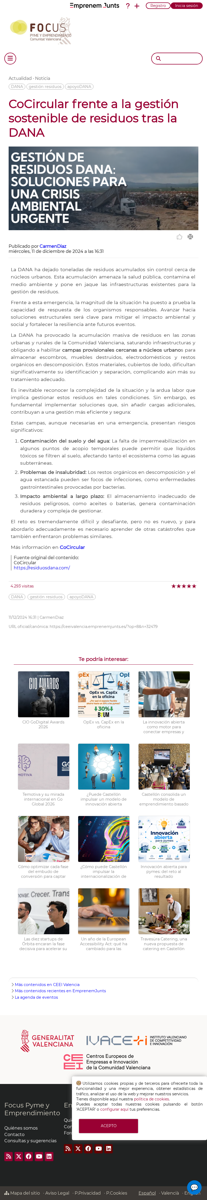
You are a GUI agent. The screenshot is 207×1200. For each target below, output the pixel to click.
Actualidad (20, 78)
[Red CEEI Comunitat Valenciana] (107, 1068)
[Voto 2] (179, 586)
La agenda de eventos (36, 997)
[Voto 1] (174, 586)
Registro (158, 6)
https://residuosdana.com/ (42, 567)
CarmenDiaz (53, 246)
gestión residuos (45, 86)
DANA (17, 86)
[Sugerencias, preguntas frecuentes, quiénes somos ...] (127, 6)
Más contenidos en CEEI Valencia (47, 984)
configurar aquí (114, 1109)
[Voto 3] (184, 586)
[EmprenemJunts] (94, 6)
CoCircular (72, 547)
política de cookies (151, 1099)
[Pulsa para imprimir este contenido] (190, 236)
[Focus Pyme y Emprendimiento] (43, 30)
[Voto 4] (189, 586)
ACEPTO (108, 1126)
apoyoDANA (79, 86)
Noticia (42, 78)
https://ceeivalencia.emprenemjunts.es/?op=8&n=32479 (104, 626)
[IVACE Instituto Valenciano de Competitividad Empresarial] (103, 1040)
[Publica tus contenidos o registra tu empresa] (137, 6)
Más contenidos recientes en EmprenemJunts (60, 990)
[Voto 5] (194, 586)
